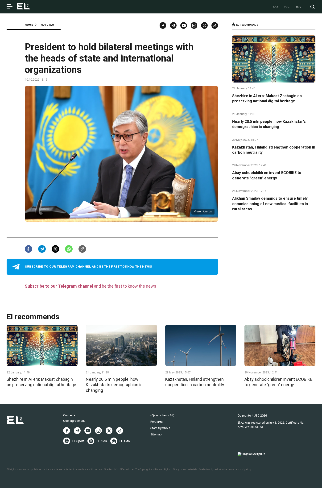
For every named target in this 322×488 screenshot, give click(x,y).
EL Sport (78, 441)
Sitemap (156, 434)
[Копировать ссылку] (82, 249)
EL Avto (125, 441)
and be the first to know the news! (91, 286)
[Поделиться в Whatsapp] (69, 249)
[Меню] (9, 6)
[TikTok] (214, 25)
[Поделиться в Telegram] (42, 249)
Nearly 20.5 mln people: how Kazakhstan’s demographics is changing (269, 124)
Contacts (69, 415)
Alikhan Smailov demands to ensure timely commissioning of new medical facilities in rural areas (270, 203)
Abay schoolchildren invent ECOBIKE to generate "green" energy (266, 175)
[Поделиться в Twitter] (55, 249)
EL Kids (102, 441)
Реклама (156, 421)
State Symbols (160, 428)
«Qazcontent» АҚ (162, 415)
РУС (287, 6)
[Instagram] (194, 25)
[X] (109, 430)
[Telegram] (173, 25)
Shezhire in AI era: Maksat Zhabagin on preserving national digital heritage (267, 98)
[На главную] (23, 6)
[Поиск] (312, 7)
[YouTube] (183, 25)
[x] (204, 25)
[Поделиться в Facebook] (28, 249)
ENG (298, 6)
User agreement (74, 420)
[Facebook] (163, 25)
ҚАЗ (276, 6)
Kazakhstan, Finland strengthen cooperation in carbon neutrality (273, 150)
